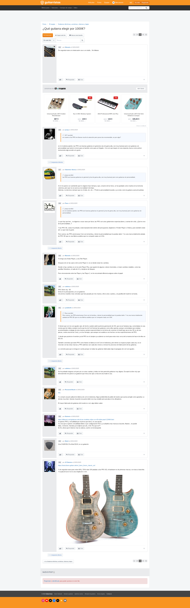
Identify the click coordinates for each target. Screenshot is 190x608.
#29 (60, 255)
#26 (60, 130)
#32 (60, 368)
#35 (60, 441)
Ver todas (140, 88)
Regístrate (145, 2)
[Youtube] (46, 600)
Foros (99, 2)
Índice (75, 8)
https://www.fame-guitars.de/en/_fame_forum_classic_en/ (76, 465)
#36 (60, 462)
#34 (60, 416)
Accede (137, 2)
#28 (60, 203)
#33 (60, 389)
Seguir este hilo (61, 35)
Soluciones (55, 8)
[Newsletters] (65, 600)
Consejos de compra (66, 8)
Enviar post (48, 35)
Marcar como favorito (77, 35)
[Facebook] (54, 600)
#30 (60, 286)
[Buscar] (146, 7)
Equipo (106, 2)
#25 (60, 47)
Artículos (91, 2)
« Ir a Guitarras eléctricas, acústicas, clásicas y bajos (58, 561)
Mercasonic (119, 2)
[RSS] (61, 600)
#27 (60, 169)
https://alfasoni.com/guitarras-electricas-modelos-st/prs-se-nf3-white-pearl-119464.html (86, 419)
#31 (60, 308)
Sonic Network (58, 594)
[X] (57, 600)
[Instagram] (43, 600)
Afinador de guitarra (90, 594)
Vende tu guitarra (68, 594)
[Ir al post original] (63, 135)
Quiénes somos (79, 594)
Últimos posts (45, 8)
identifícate (55, 581)
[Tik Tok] (50, 600)
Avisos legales (101, 594)
